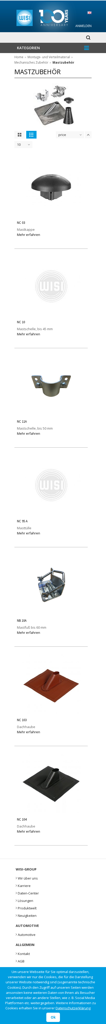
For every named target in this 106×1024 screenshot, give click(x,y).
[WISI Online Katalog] (53, 17)
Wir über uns (27, 877)
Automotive (26, 934)
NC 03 (21, 222)
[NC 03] (51, 215)
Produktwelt (26, 907)
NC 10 (21, 322)
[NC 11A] (51, 414)
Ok (53, 1017)
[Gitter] (19, 135)
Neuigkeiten (26, 915)
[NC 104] (51, 811)
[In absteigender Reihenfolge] (88, 134)
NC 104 (21, 819)
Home (18, 57)
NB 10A (21, 620)
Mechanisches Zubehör (31, 62)
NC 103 (21, 720)
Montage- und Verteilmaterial (49, 57)
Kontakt (23, 953)
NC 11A (22, 421)
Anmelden (83, 26)
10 (19, 144)
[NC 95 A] (51, 513)
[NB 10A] (51, 613)
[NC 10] (51, 314)
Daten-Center (27, 892)
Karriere (23, 885)
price (62, 134)
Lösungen (24, 900)
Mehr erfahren (28, 234)
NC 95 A (22, 521)
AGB (20, 960)
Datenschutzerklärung (73, 1008)
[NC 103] (51, 712)
